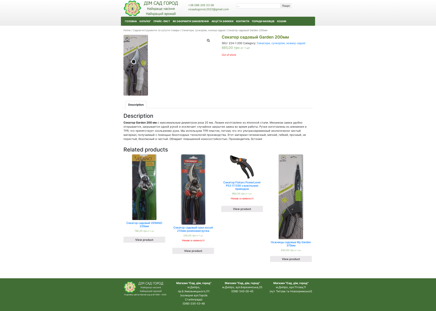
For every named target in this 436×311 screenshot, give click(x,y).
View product (144, 239)
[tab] (136, 104)
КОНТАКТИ (242, 21)
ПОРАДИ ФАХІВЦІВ (263, 21)
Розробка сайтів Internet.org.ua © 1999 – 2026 (145, 294)
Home (127, 30)
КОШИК (281, 21)
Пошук (286, 5)
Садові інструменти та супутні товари (156, 30)
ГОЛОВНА (131, 21)
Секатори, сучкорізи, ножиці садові (203, 30)
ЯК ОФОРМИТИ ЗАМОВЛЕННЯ (191, 21)
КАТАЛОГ (145, 21)
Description (136, 104)
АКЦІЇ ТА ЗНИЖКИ (222, 21)
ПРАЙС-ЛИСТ (161, 21)
